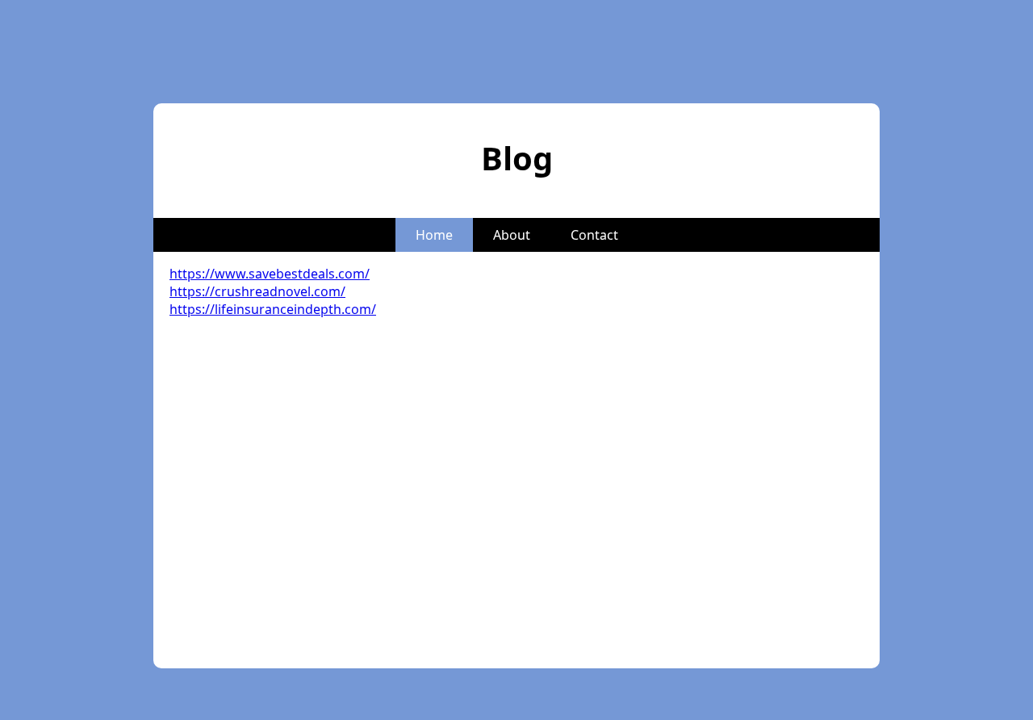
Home (434, 235)
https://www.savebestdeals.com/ (269, 274)
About (511, 235)
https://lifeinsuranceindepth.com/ (272, 309)
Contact (594, 235)
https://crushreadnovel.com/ (257, 291)
